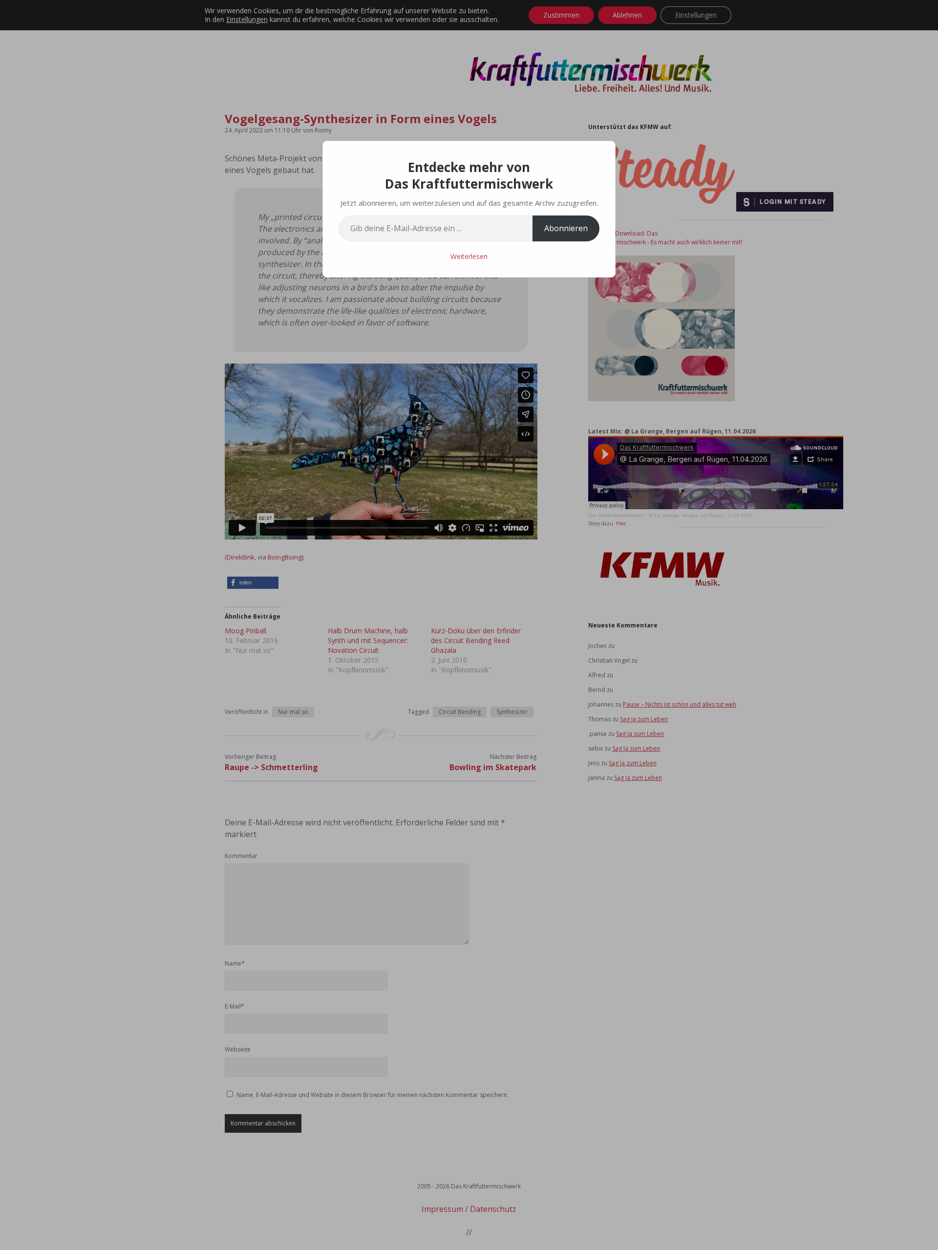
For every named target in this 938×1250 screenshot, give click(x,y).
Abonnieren (566, 228)
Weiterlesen (469, 256)
